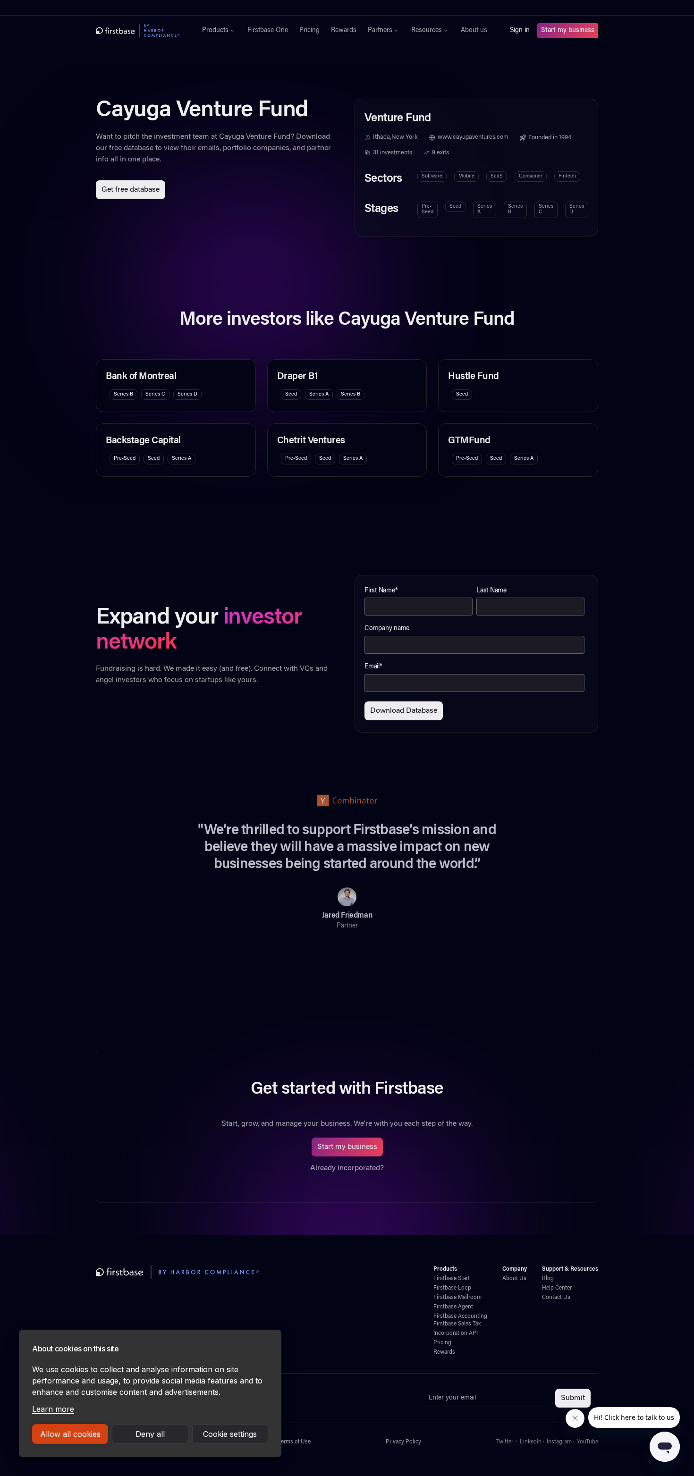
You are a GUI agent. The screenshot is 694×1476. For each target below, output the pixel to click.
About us (474, 30)
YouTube (587, 1442)
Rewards (343, 30)
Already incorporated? (347, 1168)
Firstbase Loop (452, 1288)
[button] (219, 30)
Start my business (567, 30)
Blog (548, 1279)
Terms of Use (294, 1442)
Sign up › (376, 7)
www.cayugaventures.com (473, 137)
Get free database (131, 190)
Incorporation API (455, 1333)
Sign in (520, 30)
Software (432, 176)
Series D (576, 209)
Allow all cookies (70, 1434)
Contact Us (556, 1297)
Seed (455, 206)
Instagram (559, 1442)
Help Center (557, 1288)
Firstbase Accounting (460, 1316)
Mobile (466, 176)
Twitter (504, 1442)
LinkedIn (531, 1442)
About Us (514, 1279)
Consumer (530, 176)
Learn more (53, 1409)
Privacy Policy (403, 1442)
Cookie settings (230, 1434)
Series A (484, 209)
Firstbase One (267, 30)
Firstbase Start (451, 1279)
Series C (546, 209)
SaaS (497, 176)
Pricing (309, 30)
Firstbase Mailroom (457, 1297)
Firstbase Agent (453, 1307)
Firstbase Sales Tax (457, 1324)
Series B (515, 209)
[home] (137, 30)
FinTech (567, 176)
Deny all (150, 1434)
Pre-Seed (427, 209)
